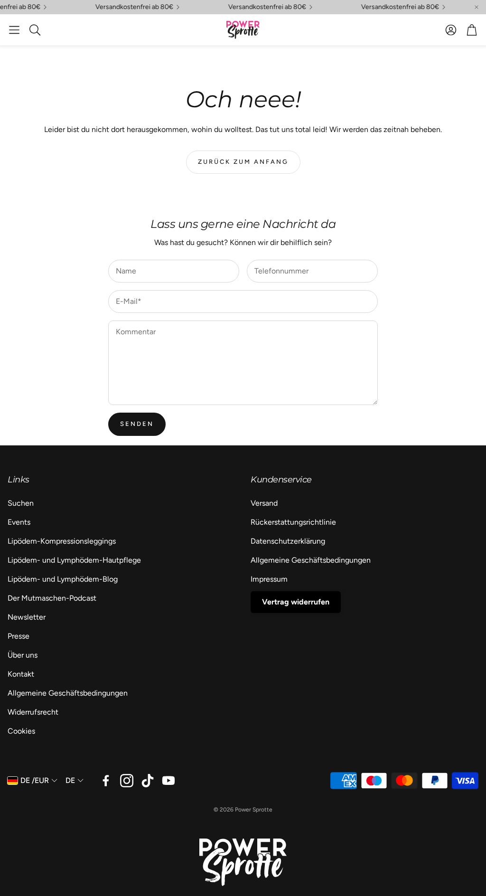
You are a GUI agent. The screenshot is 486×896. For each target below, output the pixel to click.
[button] (14, 30)
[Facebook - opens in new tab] (105, 780)
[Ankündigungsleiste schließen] (476, 7)
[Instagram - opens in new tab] (126, 780)
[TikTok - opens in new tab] (147, 780)
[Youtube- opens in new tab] (168, 780)
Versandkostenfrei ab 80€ (395, 7)
